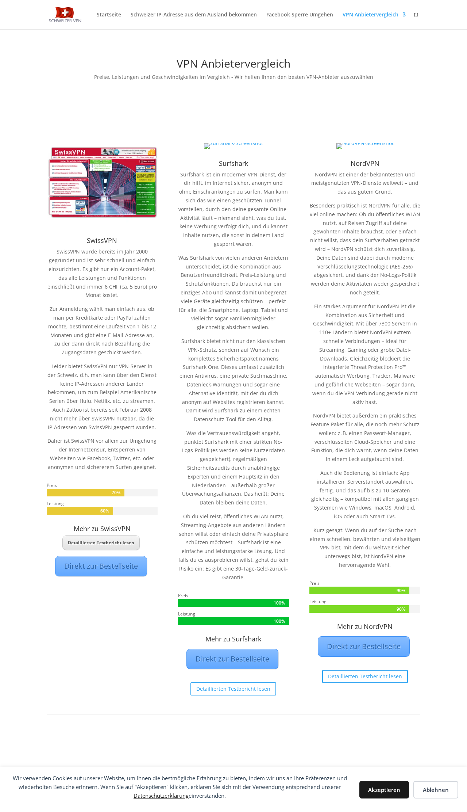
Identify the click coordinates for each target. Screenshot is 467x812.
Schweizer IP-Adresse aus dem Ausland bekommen (194, 15)
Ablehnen (436, 789)
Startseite (109, 15)
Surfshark (233, 163)
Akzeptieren (384, 789)
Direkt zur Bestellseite (101, 566)
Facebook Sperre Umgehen (299, 15)
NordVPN (365, 163)
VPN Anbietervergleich (370, 15)
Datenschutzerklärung (161, 795)
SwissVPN (102, 240)
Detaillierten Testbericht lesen (101, 543)
